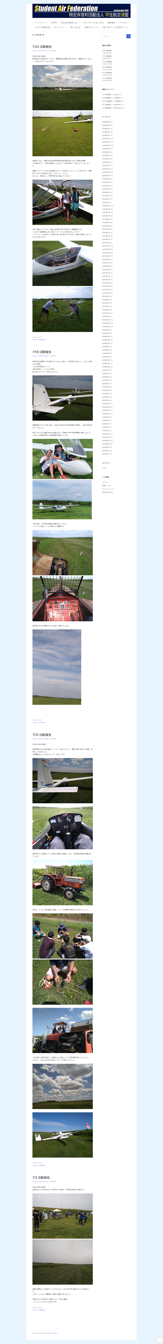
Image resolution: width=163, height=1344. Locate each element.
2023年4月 (106, 233)
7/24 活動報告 (42, 46)
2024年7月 (106, 182)
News (54, 22)
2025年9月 (106, 149)
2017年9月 (106, 390)
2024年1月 (106, 202)
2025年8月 (106, 152)
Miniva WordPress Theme (49, 1333)
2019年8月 (106, 347)
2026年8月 (106, 122)
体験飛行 (111, 22)
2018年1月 (105, 384)
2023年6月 (106, 226)
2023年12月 (106, 206)
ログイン (105, 482)
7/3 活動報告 (41, 1177)
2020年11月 (106, 323)
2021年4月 (106, 313)
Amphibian (117, 104)
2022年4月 (106, 273)
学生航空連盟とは (69, 22)
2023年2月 (106, 239)
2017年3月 (106, 400)
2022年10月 (106, 253)
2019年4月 (106, 353)
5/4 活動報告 (106, 108)
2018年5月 (106, 373)
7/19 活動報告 (107, 50)
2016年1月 (105, 430)
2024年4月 (106, 192)
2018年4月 (106, 377)
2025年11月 (106, 142)
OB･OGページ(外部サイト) (115, 27)
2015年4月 (106, 447)
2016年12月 (106, 407)
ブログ (40, 337)
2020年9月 (106, 330)
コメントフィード (108, 489)
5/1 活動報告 (106, 104)
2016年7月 (106, 417)
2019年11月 (106, 337)
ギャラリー (59, 27)
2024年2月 (106, 199)
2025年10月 (106, 145)
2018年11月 (106, 363)
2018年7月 (106, 370)
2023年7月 (106, 222)
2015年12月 (106, 434)
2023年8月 (106, 219)
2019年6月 (106, 350)
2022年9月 (106, 256)
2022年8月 (106, 259)
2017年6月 (106, 394)
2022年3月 (106, 276)
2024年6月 (106, 186)
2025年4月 (106, 162)
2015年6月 (106, 444)
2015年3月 (106, 451)
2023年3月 (106, 236)
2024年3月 (106, 196)
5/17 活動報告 (107, 67)
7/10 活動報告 (41, 735)
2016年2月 (106, 427)
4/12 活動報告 (107, 78)
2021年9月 (106, 296)
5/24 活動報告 (107, 62)
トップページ (41, 22)
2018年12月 (106, 360)
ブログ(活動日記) (43, 27)
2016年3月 (106, 424)
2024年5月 (106, 189)
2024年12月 (106, 169)
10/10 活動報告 (107, 101)
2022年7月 (106, 263)
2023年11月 (106, 209)
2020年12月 (106, 320)
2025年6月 (106, 159)
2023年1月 (106, 243)
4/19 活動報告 (107, 73)
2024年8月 (106, 179)
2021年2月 (106, 316)
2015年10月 (106, 441)
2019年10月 (106, 340)
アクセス (123, 22)
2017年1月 (105, 404)
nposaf (53, 50)
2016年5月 (106, 420)
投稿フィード (106, 485)
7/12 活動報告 (107, 56)
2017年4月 (106, 397)
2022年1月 (106, 283)
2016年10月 (106, 410)
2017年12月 (106, 387)
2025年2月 (106, 165)
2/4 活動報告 (106, 94)
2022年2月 (106, 279)
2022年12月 (106, 246)
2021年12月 (106, 286)
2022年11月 (106, 249)
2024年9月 (106, 176)
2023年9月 (106, 216)
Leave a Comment (39, 339)
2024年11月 (106, 172)
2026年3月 (106, 132)
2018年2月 (106, 380)
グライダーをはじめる (93, 22)
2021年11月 (106, 290)
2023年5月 (106, 229)
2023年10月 (106, 212)
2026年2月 (106, 135)
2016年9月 (106, 414)
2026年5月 (106, 125)
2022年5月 (106, 269)
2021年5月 (106, 310)
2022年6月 (106, 266)
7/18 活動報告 (41, 352)
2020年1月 (106, 333)
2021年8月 (106, 300)
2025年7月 (106, 155)
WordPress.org (107, 492)
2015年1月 (105, 454)
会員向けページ (91, 27)
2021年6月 (106, 306)
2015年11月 (106, 437)
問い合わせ (75, 27)
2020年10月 (106, 327)
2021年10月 (106, 293)
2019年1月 (105, 357)
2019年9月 (106, 343)
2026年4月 (106, 129)
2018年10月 (106, 367)
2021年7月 (106, 303)
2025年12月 (106, 139)
